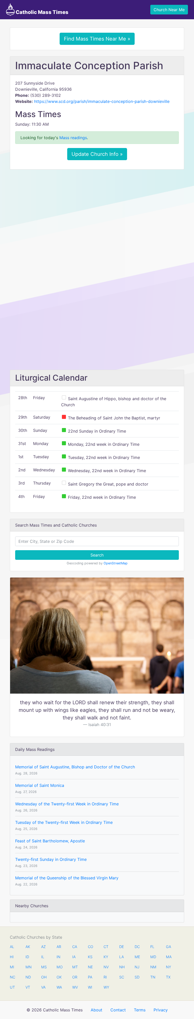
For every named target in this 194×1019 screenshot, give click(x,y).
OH (43, 977)
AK (28, 946)
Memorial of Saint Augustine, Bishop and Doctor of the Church (75, 766)
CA (74, 946)
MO (59, 967)
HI (12, 957)
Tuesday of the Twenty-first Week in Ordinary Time (64, 822)
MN (28, 967)
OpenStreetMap (116, 563)
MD (152, 957)
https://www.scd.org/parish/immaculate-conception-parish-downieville (101, 101)
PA (90, 977)
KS (90, 957)
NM (152, 967)
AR (59, 946)
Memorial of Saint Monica (39, 785)
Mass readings (73, 137)
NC (12, 977)
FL (152, 946)
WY (106, 987)
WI (90, 987)
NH (121, 967)
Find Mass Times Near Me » (97, 39)
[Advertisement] (97, 211)
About (96, 1009)
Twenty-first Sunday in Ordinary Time (51, 859)
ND (28, 977)
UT (12, 987)
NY (168, 967)
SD (137, 977)
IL (42, 957)
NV (106, 967)
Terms (140, 1009)
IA (74, 957)
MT (74, 967)
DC (137, 946)
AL (12, 946)
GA (168, 946)
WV (74, 987)
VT (28, 987)
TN (152, 977)
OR (74, 977)
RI (105, 977)
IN (58, 957)
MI (12, 967)
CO (90, 946)
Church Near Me (169, 9)
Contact (118, 1009)
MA (168, 957)
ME (137, 957)
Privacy (161, 1009)
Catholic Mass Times (41, 12)
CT (106, 946)
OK (59, 977)
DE (121, 946)
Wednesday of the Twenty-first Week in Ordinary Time (67, 803)
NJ (137, 967)
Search (97, 555)
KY (106, 957)
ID (27, 957)
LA (121, 957)
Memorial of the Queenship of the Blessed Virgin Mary (66, 877)
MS (43, 967)
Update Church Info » (97, 154)
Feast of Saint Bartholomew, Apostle (50, 840)
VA (43, 987)
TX (168, 977)
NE (90, 967)
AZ (43, 946)
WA (59, 987)
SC (121, 977)
